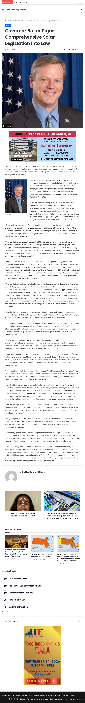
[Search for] (82, 10)
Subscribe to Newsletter (58, 699)
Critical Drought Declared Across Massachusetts (41, 555)
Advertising (31, 699)
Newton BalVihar (17, 599)
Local (14, 21)
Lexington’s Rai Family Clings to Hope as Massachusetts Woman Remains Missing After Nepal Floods (49, 2)
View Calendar (7, 612)
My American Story (18, 578)
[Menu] (3, 10)
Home (8, 21)
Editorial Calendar (42, 699)
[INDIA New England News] (17, 9)
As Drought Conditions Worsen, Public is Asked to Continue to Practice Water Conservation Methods (68, 557)
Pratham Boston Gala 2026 (21, 592)
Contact (22, 699)
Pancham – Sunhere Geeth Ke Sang (25, 585)
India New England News (32, 472)
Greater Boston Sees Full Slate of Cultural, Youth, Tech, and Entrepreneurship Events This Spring (16, 553)
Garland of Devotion (18, 606)
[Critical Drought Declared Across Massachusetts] (42, 543)
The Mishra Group (69, 695)
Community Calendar (76, 699)
